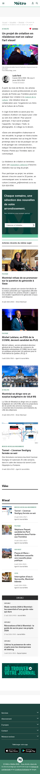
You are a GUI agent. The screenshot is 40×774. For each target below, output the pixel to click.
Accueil (4, 22)
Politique (5, 274)
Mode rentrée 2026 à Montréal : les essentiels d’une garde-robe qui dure (18, 609)
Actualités (13, 22)
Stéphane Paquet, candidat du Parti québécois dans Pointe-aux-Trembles (25, 533)
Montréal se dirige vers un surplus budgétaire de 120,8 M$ (19, 395)
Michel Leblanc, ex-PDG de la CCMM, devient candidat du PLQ (20, 338)
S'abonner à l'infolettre (14, 225)
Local (16, 573)
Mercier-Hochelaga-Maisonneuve (13, 446)
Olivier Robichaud (21, 302)
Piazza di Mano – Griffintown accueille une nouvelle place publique (23, 557)
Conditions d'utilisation (22, 770)
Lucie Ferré (16, 75)
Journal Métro (22, 615)
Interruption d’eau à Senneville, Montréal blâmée (23, 579)
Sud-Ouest (17, 549)
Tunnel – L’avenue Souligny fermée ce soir (16, 451)
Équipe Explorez (22, 653)
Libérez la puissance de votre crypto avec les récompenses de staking (17, 647)
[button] (3, 3)
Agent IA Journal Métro (22, 358)
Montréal (21, 22)
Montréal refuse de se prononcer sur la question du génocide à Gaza (19, 280)
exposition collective (19, 165)
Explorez (20, 598)
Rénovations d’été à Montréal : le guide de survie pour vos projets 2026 (19, 628)
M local (6, 500)
